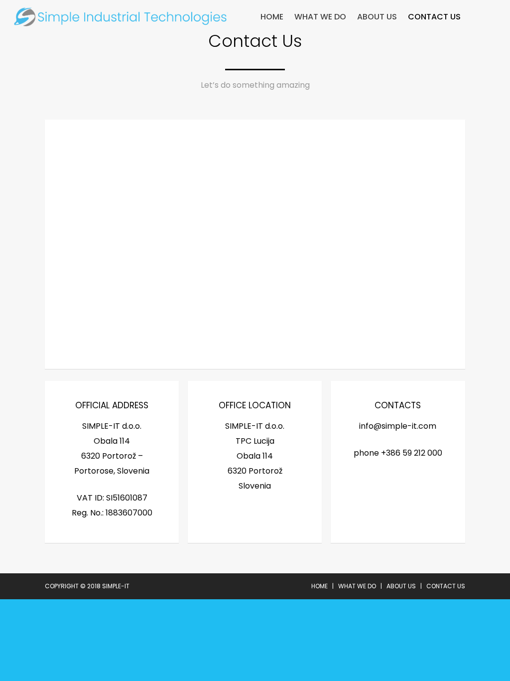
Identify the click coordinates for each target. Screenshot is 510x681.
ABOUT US (377, 16)
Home (271, 16)
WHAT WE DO (320, 16)
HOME (319, 586)
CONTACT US (434, 16)
